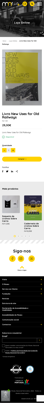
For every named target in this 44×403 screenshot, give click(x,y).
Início (4, 41)
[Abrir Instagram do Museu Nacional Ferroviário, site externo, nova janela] (21, 258)
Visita (4, 279)
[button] (17, 3)
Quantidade (7, 145)
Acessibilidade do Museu (12, 315)
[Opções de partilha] (17, 171)
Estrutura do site (9, 303)
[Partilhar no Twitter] (7, 171)
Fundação (6, 294)
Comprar (21, 159)
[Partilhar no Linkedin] (12, 171)
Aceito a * (21, 352)
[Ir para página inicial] (7, 6)
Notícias (5, 299)
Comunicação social (10, 320)
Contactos (6, 324)
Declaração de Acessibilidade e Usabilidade (15, 309)
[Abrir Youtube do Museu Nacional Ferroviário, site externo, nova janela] (31, 258)
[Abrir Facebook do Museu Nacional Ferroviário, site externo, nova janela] (12, 258)
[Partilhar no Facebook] (2, 171)
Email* (5, 336)
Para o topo (22, 270)
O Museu (5, 284)
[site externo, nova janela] (5, 401)
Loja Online (13, 41)
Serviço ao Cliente (10, 289)
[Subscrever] (39, 340)
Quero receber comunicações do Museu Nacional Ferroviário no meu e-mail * (22, 346)
